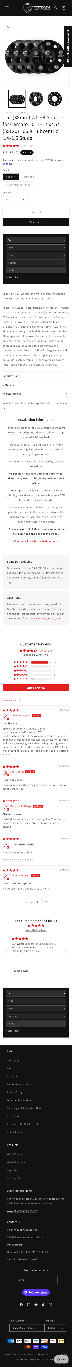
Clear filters (13, 277)
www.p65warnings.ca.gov (22, 1210)
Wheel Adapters (16, 1162)
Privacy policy (60, 1354)
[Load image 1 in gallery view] (17, 98)
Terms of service (26, 1359)
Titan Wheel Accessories (23, 1354)
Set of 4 (12, 177)
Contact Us (13, 1060)
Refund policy (44, 1354)
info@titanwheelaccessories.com (40, 618)
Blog (9, 1068)
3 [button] (37, 901)
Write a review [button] (36, 688)
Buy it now (36, 222)
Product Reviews (16, 1132)
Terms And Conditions (19, 1100)
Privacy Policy (14, 1092)
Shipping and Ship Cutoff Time (24, 1108)
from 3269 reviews (36, 930)
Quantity (7, 192)
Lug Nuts (12, 1170)
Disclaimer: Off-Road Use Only (24, 1124)
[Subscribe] (53, 1280)
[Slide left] (4, 100)
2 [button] (31, 901)
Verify (11, 270)
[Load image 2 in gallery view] (36, 98)
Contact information (46, 1359)
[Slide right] (68, 100)
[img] (11, 710)
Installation (13, 1116)
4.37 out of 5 (45, 650)
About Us (12, 1076)
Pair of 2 (31, 177)
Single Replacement (20, 185)
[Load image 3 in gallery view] (54, 98)
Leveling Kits (14, 1178)
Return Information (18, 1084)
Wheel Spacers (15, 1154)
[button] (7, 8)
